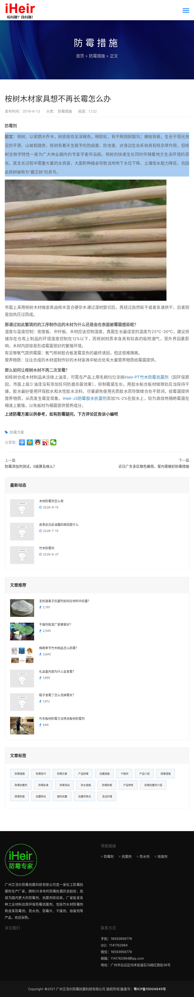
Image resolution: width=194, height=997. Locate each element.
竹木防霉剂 (46, 548)
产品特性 (128, 785)
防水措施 (86, 785)
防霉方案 (17, 432)
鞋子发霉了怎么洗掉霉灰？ (57, 695)
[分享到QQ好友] (38, 442)
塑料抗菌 (62, 796)
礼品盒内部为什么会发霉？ (57, 672)
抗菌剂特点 (84, 796)
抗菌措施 (105, 773)
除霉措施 (166, 773)
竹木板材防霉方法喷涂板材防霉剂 (62, 719)
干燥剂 (124, 773)
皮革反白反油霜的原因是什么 (59, 525)
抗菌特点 (41, 796)
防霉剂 (109, 856)
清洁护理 (107, 796)
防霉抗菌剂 (21, 785)
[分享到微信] (53, 442)
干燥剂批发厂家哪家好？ (55, 624)
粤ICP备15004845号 (150, 989)
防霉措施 (97, 55)
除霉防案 (20, 796)
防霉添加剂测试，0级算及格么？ (31, 466)
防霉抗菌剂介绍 (153, 785)
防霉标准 (43, 785)
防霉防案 (107, 785)
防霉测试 (65, 785)
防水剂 (145, 856)
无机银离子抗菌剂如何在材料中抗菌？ (65, 601)
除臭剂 (162, 856)
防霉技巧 (41, 773)
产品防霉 (83, 773)
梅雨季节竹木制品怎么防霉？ (59, 648)
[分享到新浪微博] (45, 442)
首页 (80, 55)
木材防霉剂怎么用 (51, 501)
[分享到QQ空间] (30, 442)
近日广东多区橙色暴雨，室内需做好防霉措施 (153, 466)
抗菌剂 (127, 856)
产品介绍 (144, 773)
